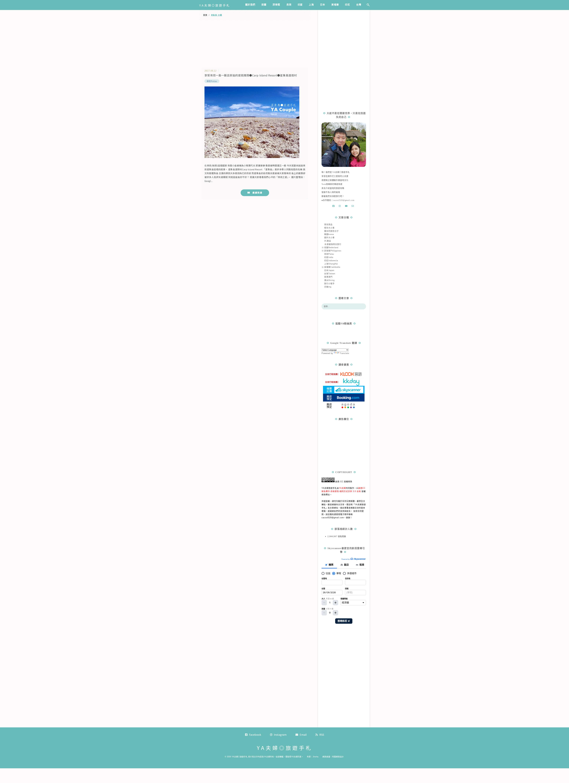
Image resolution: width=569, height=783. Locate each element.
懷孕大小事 (329, 228)
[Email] (353, 206)
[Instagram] (340, 206)
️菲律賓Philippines (332, 251)
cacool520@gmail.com (343, 200)
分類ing (327, 287)
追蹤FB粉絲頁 (343, 323)
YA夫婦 (342, 488)
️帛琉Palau (212, 81)
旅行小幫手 (329, 283)
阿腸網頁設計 (338, 757)
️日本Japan (329, 270)
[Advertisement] (254, 42)
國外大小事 (329, 237)
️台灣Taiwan (329, 273)
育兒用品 (328, 224)
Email (303, 734)
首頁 (205, 15)
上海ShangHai (331, 264)
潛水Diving (329, 280)
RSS (321, 734)
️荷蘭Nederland (331, 247)
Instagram (280, 734)
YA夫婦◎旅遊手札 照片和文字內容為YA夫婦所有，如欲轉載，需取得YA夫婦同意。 (267, 757)
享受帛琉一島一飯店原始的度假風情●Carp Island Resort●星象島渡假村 (250, 75)
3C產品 (327, 241)
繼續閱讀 (257, 193)
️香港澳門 (328, 277)
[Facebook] (334, 206)
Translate (344, 353)
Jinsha (315, 757)
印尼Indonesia (331, 260)
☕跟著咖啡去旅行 (332, 244)
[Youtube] (346, 206)
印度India (328, 257)
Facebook (255, 734)
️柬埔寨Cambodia (332, 267)
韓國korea (329, 234)
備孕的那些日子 (331, 231)
